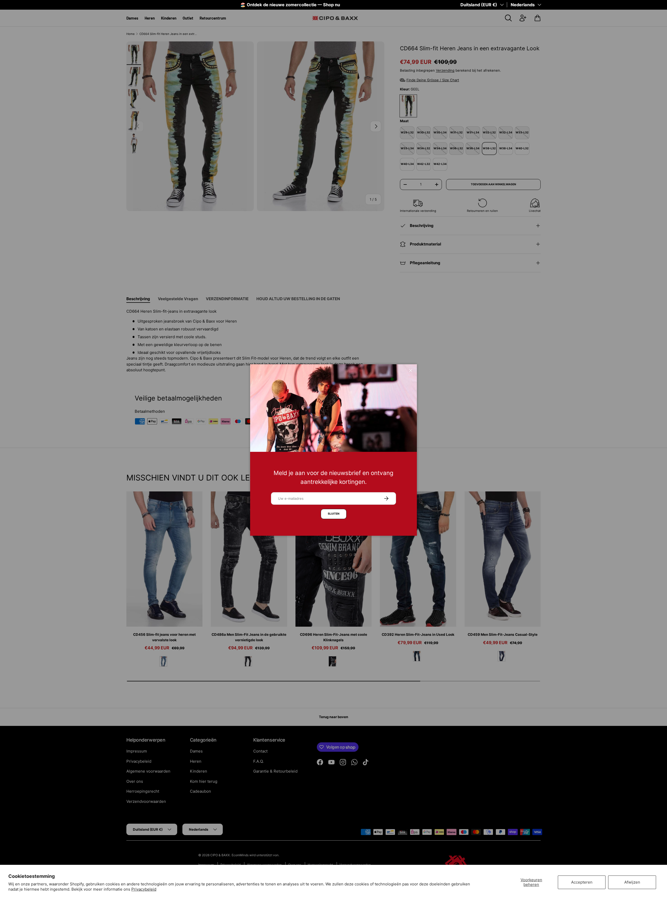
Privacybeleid (143, 889)
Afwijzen (632, 882)
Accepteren (581, 882)
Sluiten (333, 513)
